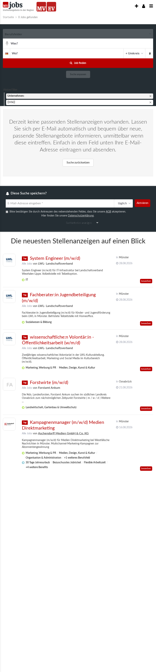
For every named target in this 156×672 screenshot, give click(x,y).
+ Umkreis (132, 53)
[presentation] (136, 6)
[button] (149, 53)
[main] (78, 245)
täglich (122, 203)
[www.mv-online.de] (41, 6)
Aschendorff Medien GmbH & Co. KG (63, 433)
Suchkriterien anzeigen (79, 223)
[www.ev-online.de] (51, 6)
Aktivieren (142, 203)
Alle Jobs (27, 263)
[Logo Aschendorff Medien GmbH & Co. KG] (9, 424)
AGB (108, 211)
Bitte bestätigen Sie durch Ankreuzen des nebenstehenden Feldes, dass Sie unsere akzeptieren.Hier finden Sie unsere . (68, 213)
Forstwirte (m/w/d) (49, 382)
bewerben (146, 281)
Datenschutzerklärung (81, 215)
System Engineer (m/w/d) (55, 258)
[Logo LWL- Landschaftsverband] (9, 260)
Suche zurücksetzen (78, 162)
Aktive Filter (10, 90)
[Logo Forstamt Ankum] (9, 385)
